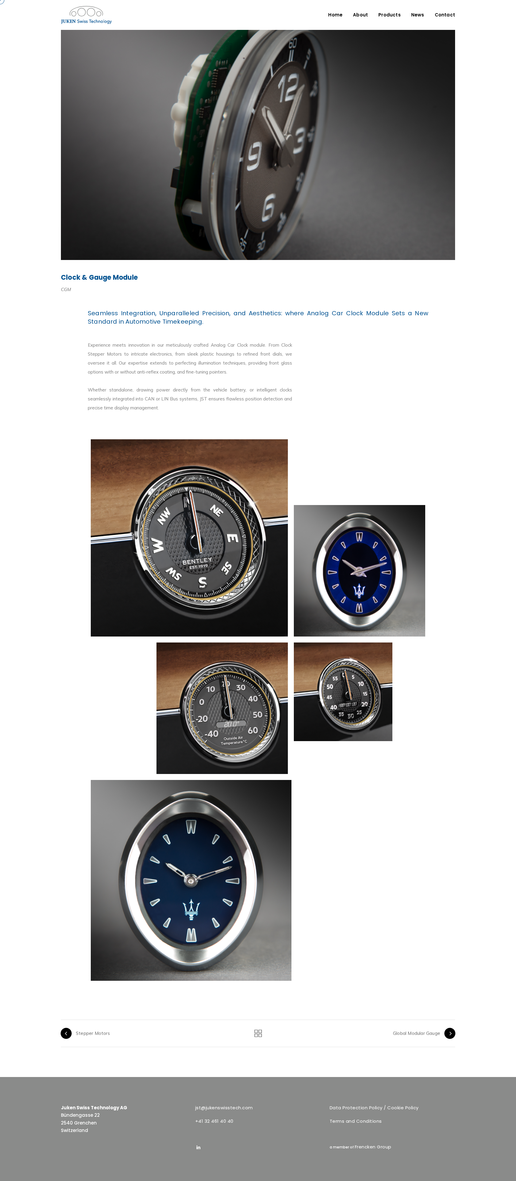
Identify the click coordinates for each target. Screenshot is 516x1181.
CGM (66, 289)
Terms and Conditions (356, 1121)
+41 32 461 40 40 (214, 1121)
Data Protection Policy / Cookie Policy (374, 1107)
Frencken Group (373, 1147)
